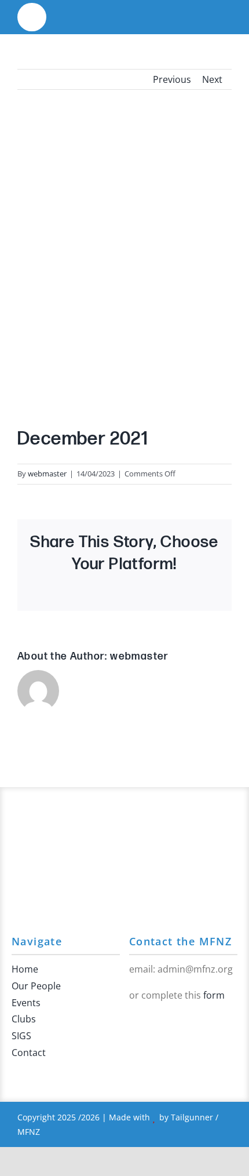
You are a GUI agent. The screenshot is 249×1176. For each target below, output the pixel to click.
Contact (29, 1052)
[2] (31, 10)
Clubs (24, 1019)
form (214, 995)
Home (25, 969)
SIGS (21, 1035)
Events (26, 1002)
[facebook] (132, 1020)
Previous (172, 79)
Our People (36, 986)
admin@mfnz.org (195, 969)
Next (212, 79)
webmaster (47, 473)
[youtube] (151, 1020)
